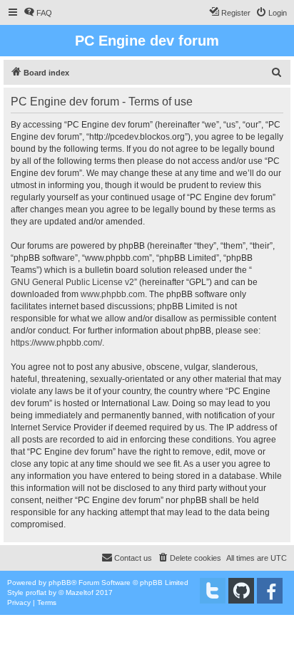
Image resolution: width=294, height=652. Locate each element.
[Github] (241, 591)
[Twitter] (212, 591)
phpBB (60, 582)
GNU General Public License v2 (72, 282)
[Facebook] (270, 591)
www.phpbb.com (113, 294)
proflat (36, 592)
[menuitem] (38, 12)
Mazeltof (79, 592)
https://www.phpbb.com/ (56, 343)
